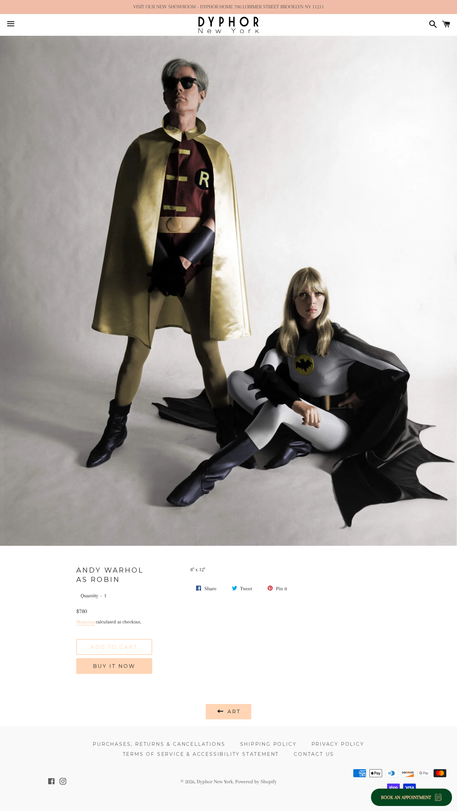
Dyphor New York (215, 782)
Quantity (89, 596)
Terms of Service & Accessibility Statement (201, 754)
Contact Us (314, 754)
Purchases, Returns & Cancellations (159, 744)
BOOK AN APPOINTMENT (406, 797)
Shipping (85, 621)
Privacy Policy (337, 744)
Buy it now (114, 666)
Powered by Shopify (256, 782)
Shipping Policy (268, 744)
